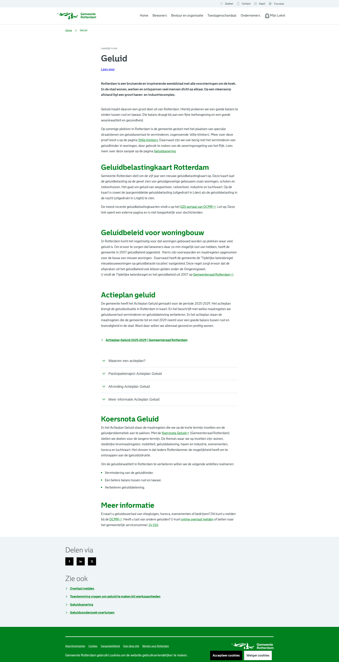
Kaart (259, 3)
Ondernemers (250, 15)
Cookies (92, 646)
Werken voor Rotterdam (155, 646)
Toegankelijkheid (110, 646)
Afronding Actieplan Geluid (129, 386)
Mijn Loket (274, 16)
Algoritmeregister (75, 646)
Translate (276, 4)
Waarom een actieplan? (126, 361)
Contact (246, 3)
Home (144, 15)
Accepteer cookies (226, 655)
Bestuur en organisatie (187, 15)
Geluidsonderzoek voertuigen (92, 612)
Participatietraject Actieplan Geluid (135, 374)
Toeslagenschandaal (221, 15)
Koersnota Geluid (175, 433)
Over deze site (131, 646)
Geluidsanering (165, 151)
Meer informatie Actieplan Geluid (133, 399)
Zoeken (229, 3)
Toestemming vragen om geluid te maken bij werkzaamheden (115, 596)
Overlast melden (82, 588)
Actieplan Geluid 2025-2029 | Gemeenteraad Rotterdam (147, 340)
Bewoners (160, 15)
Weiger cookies (257, 655)
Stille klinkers (148, 140)
